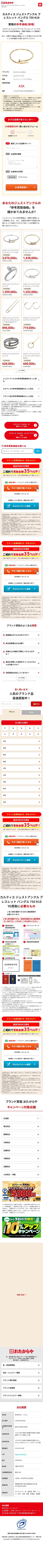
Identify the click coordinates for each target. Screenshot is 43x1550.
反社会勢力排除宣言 (9, 1513)
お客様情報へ (21, 187)
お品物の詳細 (14, 154)
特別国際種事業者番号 (26, 1513)
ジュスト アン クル (18, 75)
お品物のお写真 (15, 171)
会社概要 (5, 1511)
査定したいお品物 (19, 143)
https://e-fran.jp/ (20, 1454)
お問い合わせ (15, 1511)
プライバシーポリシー (30, 1511)
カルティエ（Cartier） (19, 72)
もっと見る (21, 370)
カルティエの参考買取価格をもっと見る (18, 388)
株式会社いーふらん (9, 1508)
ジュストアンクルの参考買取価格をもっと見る (20, 379)
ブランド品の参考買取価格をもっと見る (18, 396)
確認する (36, 704)
